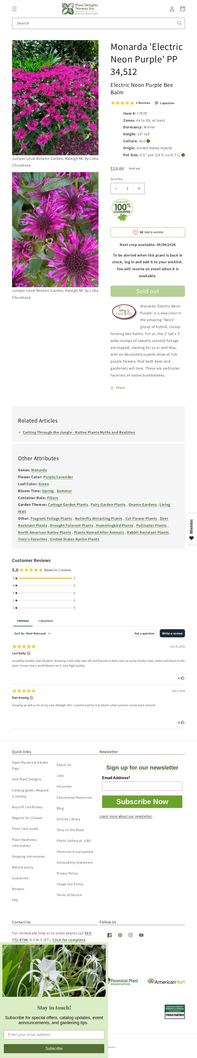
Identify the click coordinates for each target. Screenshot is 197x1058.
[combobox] (98, 23)
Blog (60, 808)
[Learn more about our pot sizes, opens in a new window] (183, 155)
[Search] (179, 23)
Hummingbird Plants (114, 525)
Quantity (117, 179)
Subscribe (54, 1048)
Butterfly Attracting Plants (99, 518)
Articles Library (68, 819)
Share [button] (120, 387)
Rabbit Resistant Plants (148, 532)
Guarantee (20, 878)
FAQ (15, 900)
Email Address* (116, 778)
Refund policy (22, 867)
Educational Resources (74, 797)
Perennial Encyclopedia (75, 851)
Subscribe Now (142, 802)
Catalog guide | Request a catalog (30, 793)
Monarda (39, 469)
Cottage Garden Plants (68, 504)
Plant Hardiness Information (24, 842)
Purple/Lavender (58, 476)
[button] (14, 9)
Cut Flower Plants (141, 518)
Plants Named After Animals (99, 532)
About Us (64, 765)
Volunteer (64, 786)
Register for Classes (27, 818)
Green (43, 483)
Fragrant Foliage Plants (51, 518)
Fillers (52, 497)
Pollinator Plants (151, 525)
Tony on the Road (70, 830)
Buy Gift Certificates (27, 807)
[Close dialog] (103, 946)
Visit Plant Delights (27, 779)
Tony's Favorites (32, 539)
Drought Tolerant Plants (71, 525)
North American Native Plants (44, 532)
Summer (64, 490)
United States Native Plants (74, 539)
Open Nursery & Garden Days (30, 765)
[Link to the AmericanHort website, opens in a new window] (166, 982)
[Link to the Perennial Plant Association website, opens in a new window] (120, 984)
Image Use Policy (70, 884)
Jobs (60, 775)
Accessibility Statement (75, 862)
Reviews (18, 889)
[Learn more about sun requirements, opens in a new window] (148, 141)
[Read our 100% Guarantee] (123, 220)
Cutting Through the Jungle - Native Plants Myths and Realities (79, 432)
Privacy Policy (67, 873)
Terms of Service (69, 895)
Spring (48, 490)
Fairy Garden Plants (108, 504)
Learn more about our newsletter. (125, 816)
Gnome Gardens (143, 504)
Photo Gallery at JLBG (74, 840)
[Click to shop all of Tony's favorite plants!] (125, 314)
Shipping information (28, 856)
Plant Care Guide (25, 828)
